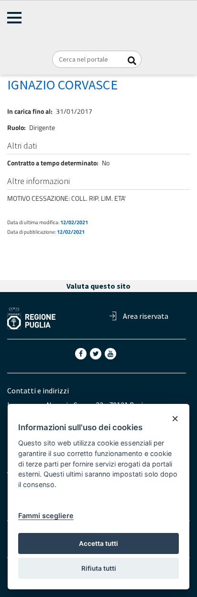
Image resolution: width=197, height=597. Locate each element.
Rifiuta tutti (98, 568)
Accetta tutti (98, 543)
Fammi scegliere (46, 515)
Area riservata (145, 316)
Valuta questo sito (98, 286)
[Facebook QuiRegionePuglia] (81, 353)
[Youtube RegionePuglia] (111, 353)
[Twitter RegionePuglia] (96, 353)
